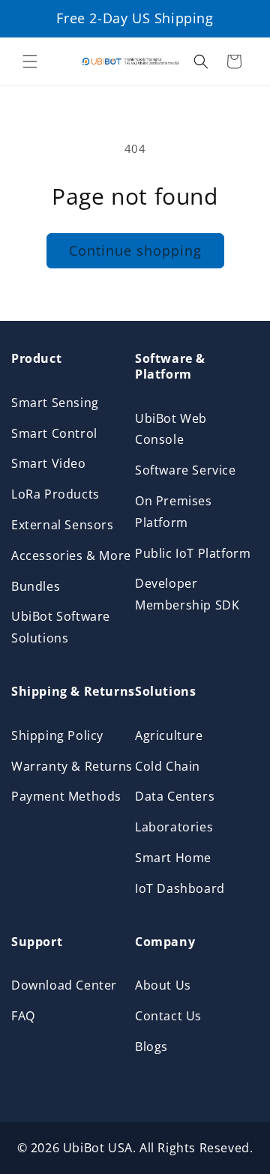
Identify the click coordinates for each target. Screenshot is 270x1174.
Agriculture (169, 735)
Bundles (35, 586)
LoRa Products (55, 494)
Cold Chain (167, 766)
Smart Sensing (55, 402)
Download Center (64, 985)
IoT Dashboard (180, 888)
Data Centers (174, 796)
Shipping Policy (57, 735)
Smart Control (54, 433)
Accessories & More (71, 555)
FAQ (23, 1016)
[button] (30, 61)
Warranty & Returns (72, 766)
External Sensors (62, 525)
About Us (163, 985)
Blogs (151, 1046)
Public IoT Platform (192, 553)
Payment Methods (66, 796)
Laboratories (174, 827)
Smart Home (173, 857)
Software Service (185, 470)
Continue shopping (135, 250)
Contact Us (168, 1016)
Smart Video (48, 463)
